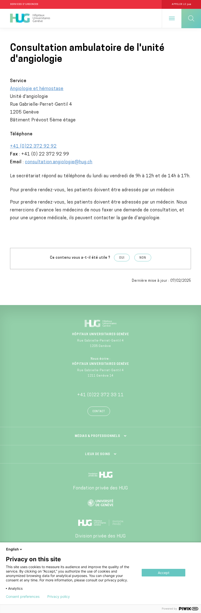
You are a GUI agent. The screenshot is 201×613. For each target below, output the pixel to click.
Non (142, 257)
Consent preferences (22, 597)
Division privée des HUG (100, 536)
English (12, 549)
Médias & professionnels (97, 436)
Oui (122, 257)
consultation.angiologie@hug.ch (58, 162)
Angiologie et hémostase (36, 89)
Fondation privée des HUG (100, 488)
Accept (163, 573)
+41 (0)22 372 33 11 (100, 395)
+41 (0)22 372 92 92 (33, 146)
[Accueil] (30, 18)
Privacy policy (58, 597)
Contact (98, 411)
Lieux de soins (97, 454)
